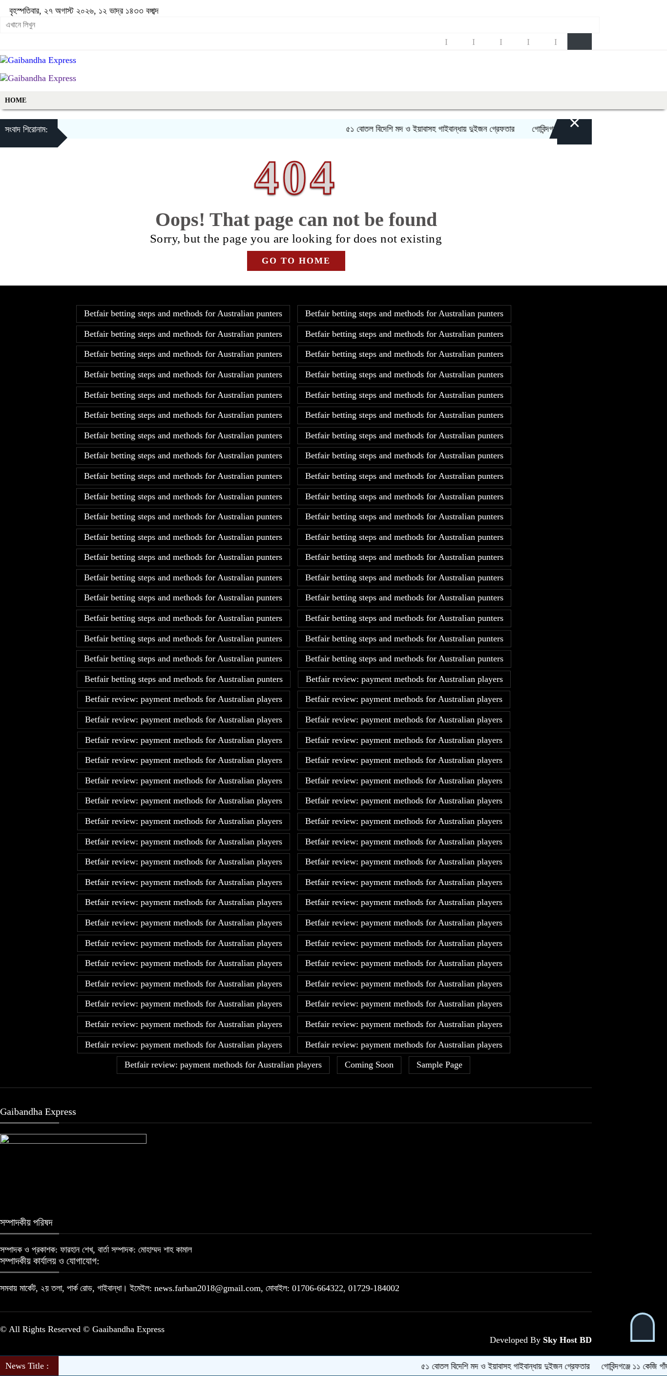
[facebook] (433, 42)
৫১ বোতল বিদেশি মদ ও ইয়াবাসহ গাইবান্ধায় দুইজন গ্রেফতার (409, 129)
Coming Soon (369, 1064)
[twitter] (460, 42)
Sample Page (439, 1064)
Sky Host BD (567, 1340)
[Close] (563, 129)
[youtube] (542, 42)
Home (15, 100)
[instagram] (487, 42)
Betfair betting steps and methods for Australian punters (183, 313)
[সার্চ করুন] (579, 41)
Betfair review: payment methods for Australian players (404, 679)
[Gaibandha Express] (38, 60)
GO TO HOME (296, 261)
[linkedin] (515, 42)
